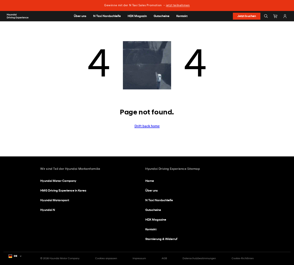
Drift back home (147, 126)
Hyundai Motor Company (58, 181)
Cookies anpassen (106, 258)
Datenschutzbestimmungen (199, 258)
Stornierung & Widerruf (161, 239)
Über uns (151, 190)
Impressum (139, 258)
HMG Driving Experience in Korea (63, 190)
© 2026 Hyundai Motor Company (59, 258)
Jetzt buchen (246, 16)
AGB (164, 258)
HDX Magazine (155, 219)
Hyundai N (47, 210)
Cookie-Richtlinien (243, 258)
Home (149, 181)
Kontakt (150, 229)
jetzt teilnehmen (178, 5)
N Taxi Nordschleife (159, 200)
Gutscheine (153, 210)
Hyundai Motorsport (54, 200)
